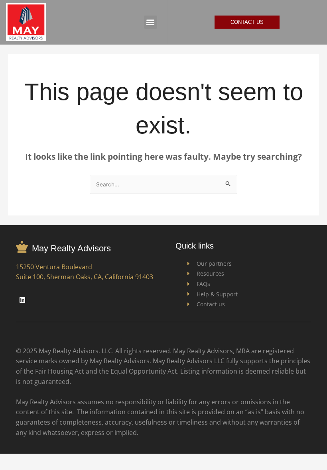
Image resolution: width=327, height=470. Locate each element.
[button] (150, 22)
